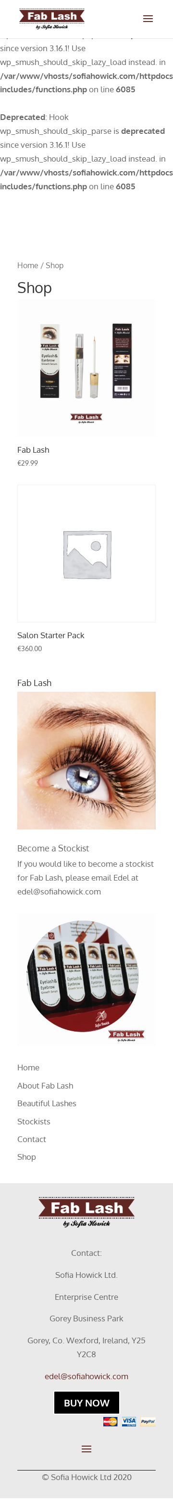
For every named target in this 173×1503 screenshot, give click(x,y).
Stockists (33, 1121)
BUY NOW (87, 1402)
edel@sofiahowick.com (59, 891)
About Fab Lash (45, 1085)
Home (27, 265)
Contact (31, 1139)
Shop (26, 1157)
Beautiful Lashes (46, 1103)
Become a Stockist (53, 848)
